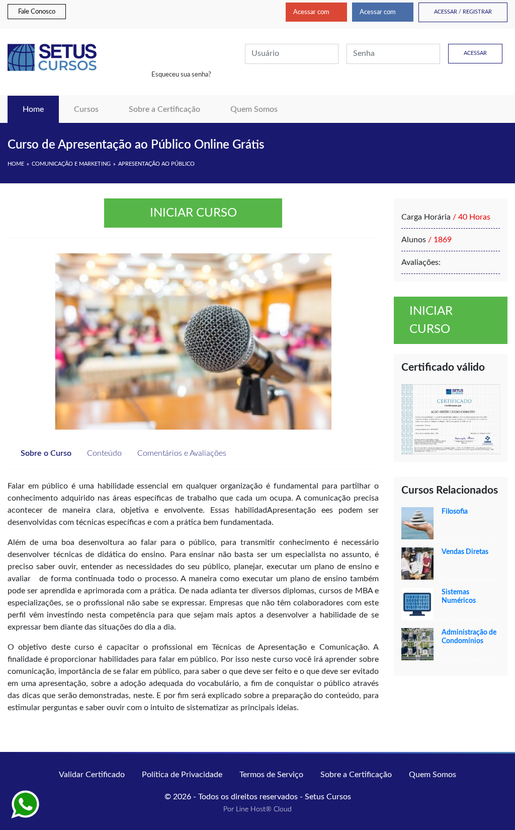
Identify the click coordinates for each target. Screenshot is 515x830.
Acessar (475, 53)
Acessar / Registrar (463, 12)
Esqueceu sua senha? (181, 75)
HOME (16, 164)
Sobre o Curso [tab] (45, 453)
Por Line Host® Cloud (257, 809)
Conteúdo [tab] (103, 453)
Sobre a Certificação (164, 109)
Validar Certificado (92, 775)
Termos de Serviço (271, 775)
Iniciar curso (193, 213)
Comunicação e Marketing (71, 164)
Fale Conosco (36, 12)
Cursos (86, 109)
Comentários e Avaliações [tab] (180, 453)
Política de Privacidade (182, 775)
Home (41, 109)
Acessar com (311, 12)
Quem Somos (254, 109)
